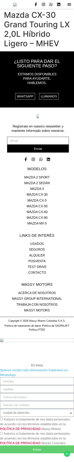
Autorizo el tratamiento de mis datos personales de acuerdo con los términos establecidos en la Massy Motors (35, 424)
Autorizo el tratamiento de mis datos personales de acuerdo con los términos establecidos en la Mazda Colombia (35, 438)
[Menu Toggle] (69, 4)
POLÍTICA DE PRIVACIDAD (20, 429)
